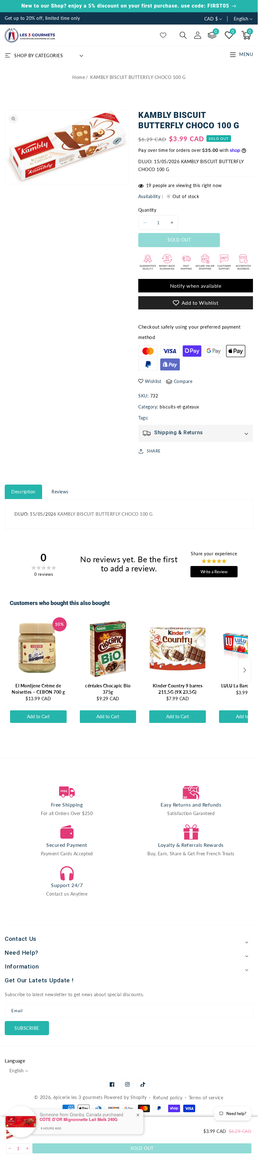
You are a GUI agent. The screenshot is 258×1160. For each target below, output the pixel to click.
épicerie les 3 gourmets (78, 1097)
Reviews (60, 491)
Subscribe (26, 1028)
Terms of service (206, 1097)
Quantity (147, 210)
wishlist (153, 381)
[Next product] (245, 670)
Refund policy (168, 1097)
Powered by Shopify (125, 1097)
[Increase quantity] (27, 1148)
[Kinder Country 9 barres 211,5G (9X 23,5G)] (177, 648)
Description (23, 491)
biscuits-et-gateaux (179, 406)
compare (183, 381)
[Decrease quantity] (9, 1148)
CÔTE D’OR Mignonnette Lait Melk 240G (79, 1119)
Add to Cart (38, 716)
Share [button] (154, 450)
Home (78, 77)
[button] (183, 35)
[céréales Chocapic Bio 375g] (108, 648)
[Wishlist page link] (163, 35)
